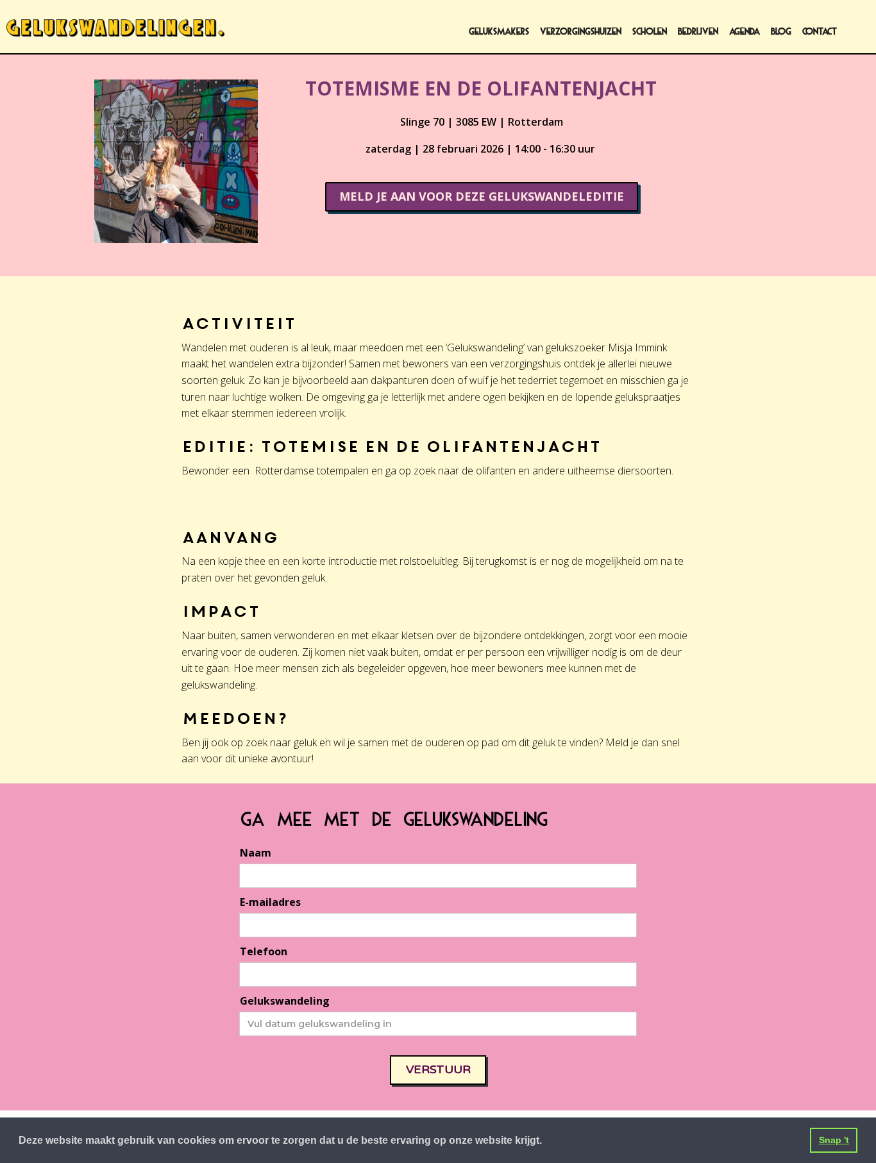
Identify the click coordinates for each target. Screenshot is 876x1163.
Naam (255, 853)
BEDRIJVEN (698, 32)
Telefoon (263, 951)
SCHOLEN (650, 32)
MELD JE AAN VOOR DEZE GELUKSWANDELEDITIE (481, 196)
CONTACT (820, 32)
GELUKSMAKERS (499, 32)
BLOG (781, 32)
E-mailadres (270, 902)
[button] (546, 1142)
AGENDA (745, 32)
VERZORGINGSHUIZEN (580, 32)
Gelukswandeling (285, 1001)
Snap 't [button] (834, 1140)
